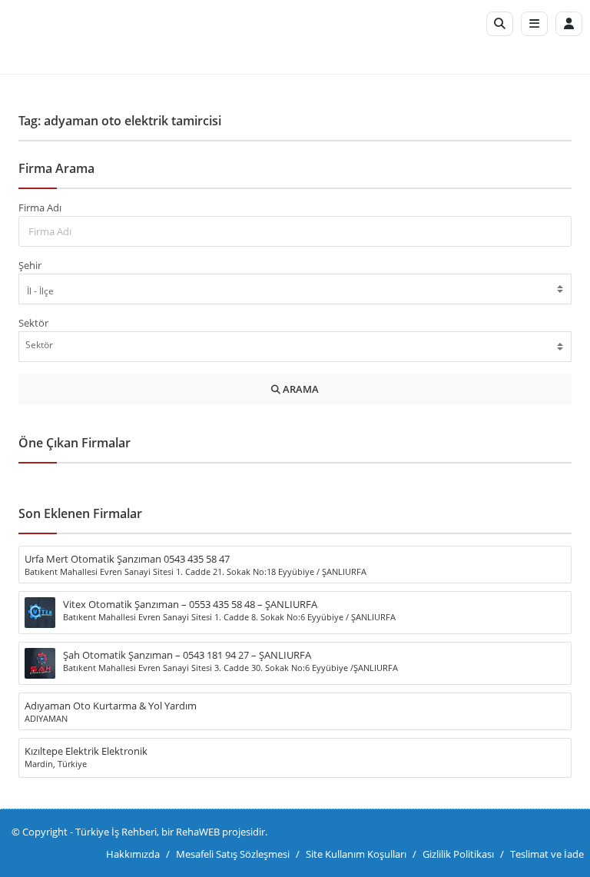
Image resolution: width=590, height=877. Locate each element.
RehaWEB (198, 832)
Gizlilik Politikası (458, 854)
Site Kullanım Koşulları (356, 854)
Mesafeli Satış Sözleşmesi (233, 854)
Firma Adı (39, 207)
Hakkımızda (133, 854)
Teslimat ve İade (547, 854)
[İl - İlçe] (295, 291)
